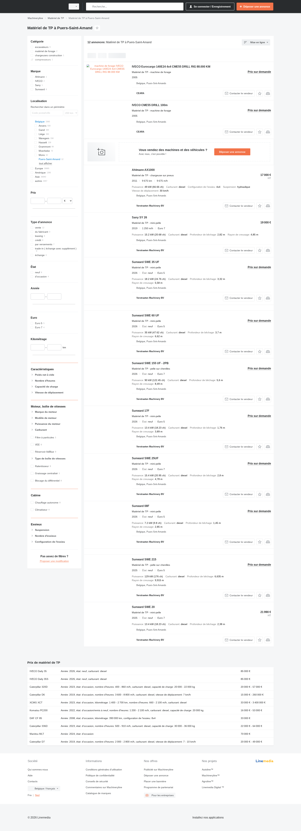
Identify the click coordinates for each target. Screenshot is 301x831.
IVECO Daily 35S (39, 679)
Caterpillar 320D (39, 686)
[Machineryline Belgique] (46, 6)
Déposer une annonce (232, 151)
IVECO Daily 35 (38, 671)
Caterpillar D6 (37, 694)
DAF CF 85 (36, 718)
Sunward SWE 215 (144, 559)
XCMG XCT (36, 702)
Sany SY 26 (139, 217)
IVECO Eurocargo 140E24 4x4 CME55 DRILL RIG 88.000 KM (171, 66)
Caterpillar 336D (39, 726)
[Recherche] (89, 6)
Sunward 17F (140, 410)
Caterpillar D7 (37, 741)
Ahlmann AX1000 (143, 169)
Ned (37, 795)
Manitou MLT (37, 733)
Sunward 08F (140, 505)
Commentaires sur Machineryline (104, 787)
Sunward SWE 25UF (145, 458)
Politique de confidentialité (100, 775)
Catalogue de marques (98, 793)
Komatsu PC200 (39, 710)
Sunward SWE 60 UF (145, 315)
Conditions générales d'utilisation (104, 769)
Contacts (32, 781)
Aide (30, 775)
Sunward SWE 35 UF (145, 262)
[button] (259, 93)
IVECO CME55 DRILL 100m (150, 105)
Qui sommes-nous (38, 769)
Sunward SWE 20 (143, 606)
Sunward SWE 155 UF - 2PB (150, 363)
